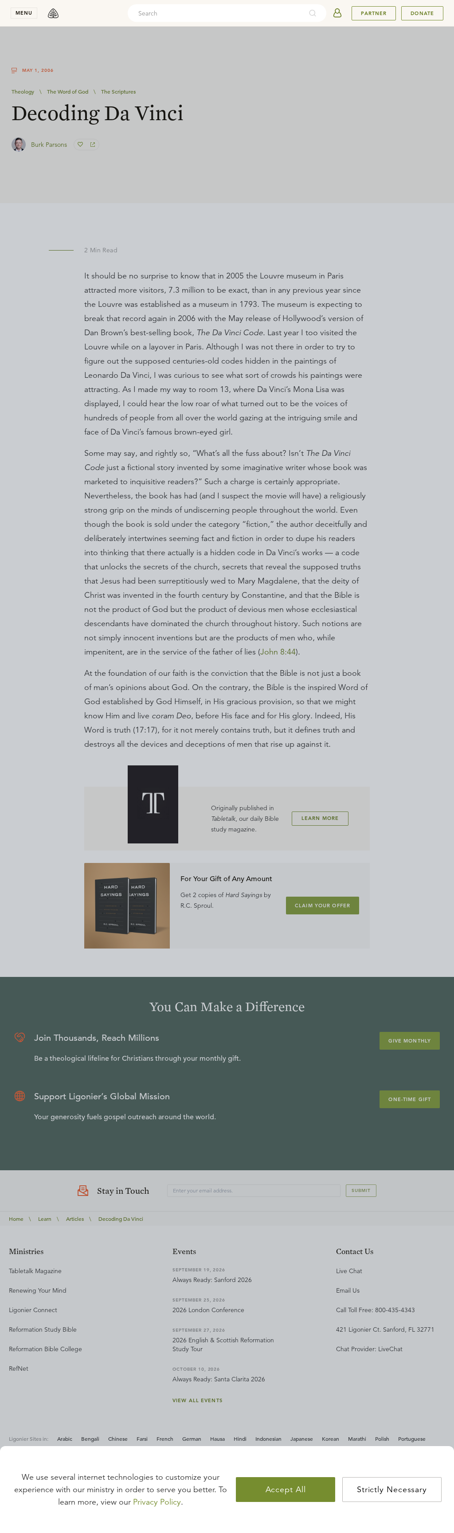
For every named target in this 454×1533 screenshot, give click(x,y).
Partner (374, 13)
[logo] (53, 13)
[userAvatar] (337, 13)
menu (24, 13)
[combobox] (215, 13)
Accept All (286, 1489)
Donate (422, 13)
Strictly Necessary (392, 1489)
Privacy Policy (157, 1502)
